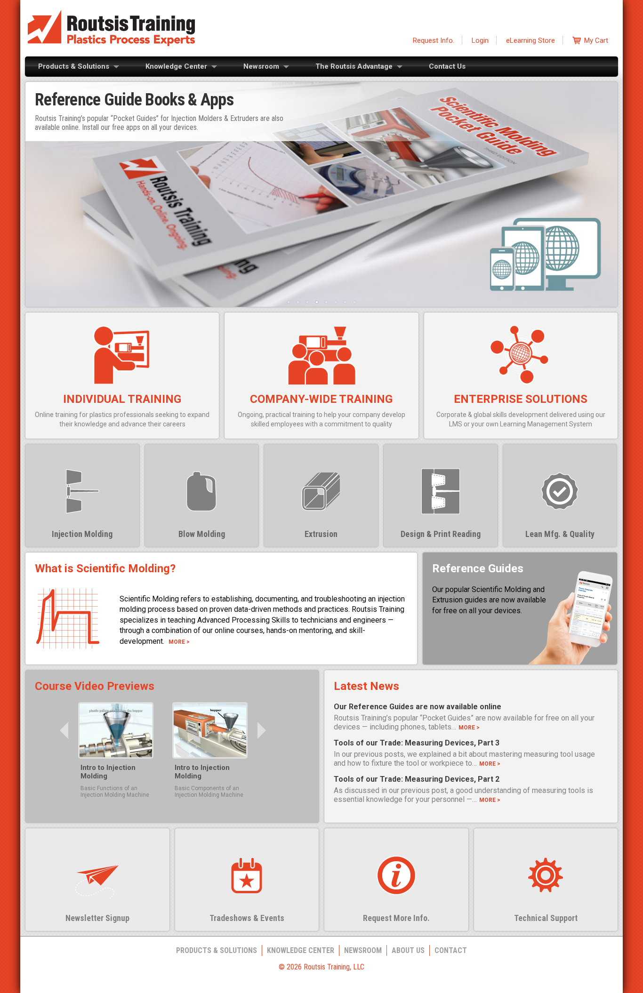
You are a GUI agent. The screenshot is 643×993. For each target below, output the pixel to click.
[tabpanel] (321, 195)
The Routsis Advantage (354, 66)
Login (480, 40)
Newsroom (261, 66)
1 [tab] (288, 302)
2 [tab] (298, 302)
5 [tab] (326, 302)
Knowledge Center (176, 66)
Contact (450, 950)
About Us (408, 950)
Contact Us (447, 66)
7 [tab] (345, 302)
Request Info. (433, 40)
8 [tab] (354, 302)
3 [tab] (307, 302)
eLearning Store (530, 40)
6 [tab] (335, 302)
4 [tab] (317, 302)
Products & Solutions (73, 66)
